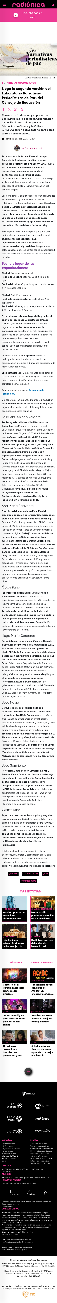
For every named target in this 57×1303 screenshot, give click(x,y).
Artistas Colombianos (21, 83)
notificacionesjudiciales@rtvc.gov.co (17, 1242)
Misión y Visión (8, 1146)
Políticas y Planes (9, 1154)
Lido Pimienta (10, 937)
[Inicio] (28, 4)
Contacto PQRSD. (14, 1222)
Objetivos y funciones (11, 1149)
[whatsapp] (15, 109)
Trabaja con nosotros (39, 1146)
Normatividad (7, 1151)
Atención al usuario (38, 1144)
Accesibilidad (8, 1207)
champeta (37, 937)
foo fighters (38, 981)
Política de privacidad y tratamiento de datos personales (26, 1202)
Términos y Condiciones (40, 1163)
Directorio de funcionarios (41, 1158)
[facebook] (3, 109)
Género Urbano (11, 909)
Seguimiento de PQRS (20, 1230)
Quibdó (14, 874)
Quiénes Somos (8, 1144)
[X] (9, 109)
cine (6, 1011)
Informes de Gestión (10, 1156)
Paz (46, 874)
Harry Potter (38, 1011)
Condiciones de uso (10, 1204)
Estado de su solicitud (39, 1161)
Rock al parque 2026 (13, 981)
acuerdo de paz (31, 874)
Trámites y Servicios (38, 1156)
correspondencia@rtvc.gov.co (15, 1220)
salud (35, 1042)
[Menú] (4, 4)
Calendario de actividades (41, 1149)
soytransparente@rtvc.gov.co (14, 1250)
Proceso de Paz (29, 881)
